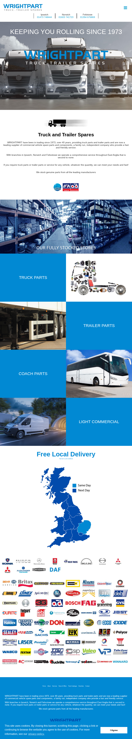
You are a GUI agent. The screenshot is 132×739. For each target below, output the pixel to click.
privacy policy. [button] (36, 734)
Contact (87, 686)
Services (54, 686)
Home (44, 686)
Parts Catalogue (72, 686)
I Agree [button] (114, 730)
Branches (81, 686)
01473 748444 (44, 17)
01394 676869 (87, 17)
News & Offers (63, 686)
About (49, 686)
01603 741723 (66, 17)
